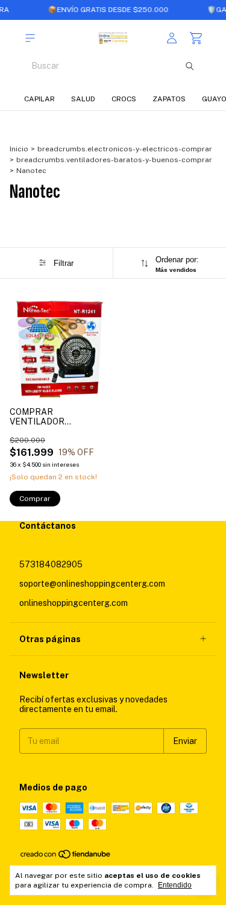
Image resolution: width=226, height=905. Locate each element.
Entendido (175, 885)
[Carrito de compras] (196, 38)
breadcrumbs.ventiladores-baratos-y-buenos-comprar (114, 160)
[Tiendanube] (66, 857)
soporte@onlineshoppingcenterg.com (92, 583)
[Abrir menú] (30, 38)
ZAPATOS (169, 99)
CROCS (123, 99)
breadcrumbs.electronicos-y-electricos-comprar (124, 149)
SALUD (83, 99)
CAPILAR (39, 99)
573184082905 (51, 564)
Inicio (19, 149)
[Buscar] (190, 66)
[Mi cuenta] (172, 38)
